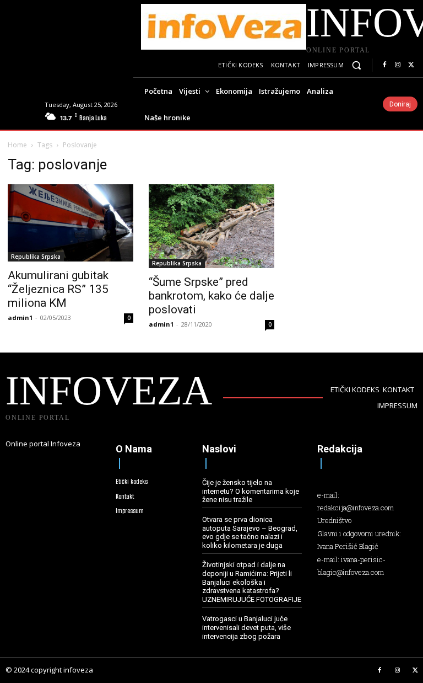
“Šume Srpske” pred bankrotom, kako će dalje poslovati (211, 295)
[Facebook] (384, 65)
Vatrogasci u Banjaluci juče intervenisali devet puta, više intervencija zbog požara (246, 627)
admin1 (20, 317)
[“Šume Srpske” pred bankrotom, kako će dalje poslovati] (211, 226)
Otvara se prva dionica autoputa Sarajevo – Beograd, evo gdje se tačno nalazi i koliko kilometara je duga (249, 532)
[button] (356, 65)
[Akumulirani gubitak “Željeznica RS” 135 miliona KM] (70, 223)
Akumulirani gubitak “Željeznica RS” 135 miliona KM (58, 289)
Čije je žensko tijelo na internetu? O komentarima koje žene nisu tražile (250, 491)
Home (17, 145)
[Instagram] (397, 65)
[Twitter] (410, 65)
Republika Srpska (36, 256)
